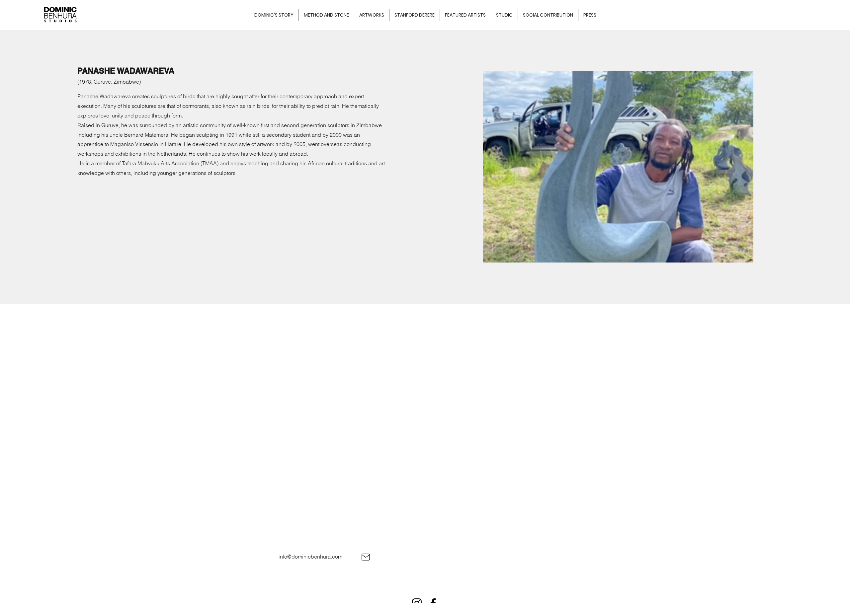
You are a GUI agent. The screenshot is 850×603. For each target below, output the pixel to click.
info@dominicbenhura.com (310, 556)
